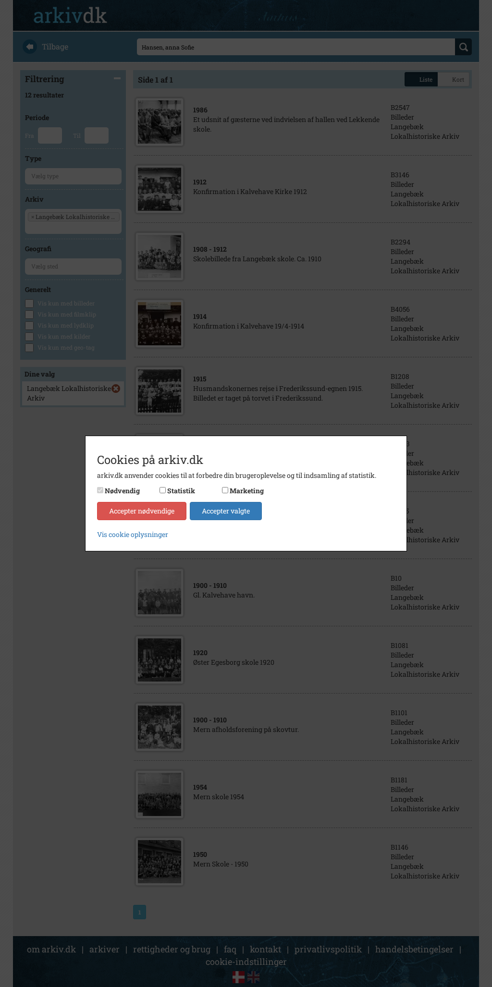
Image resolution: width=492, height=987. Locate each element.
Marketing (247, 490)
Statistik (181, 490)
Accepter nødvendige (141, 510)
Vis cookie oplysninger (132, 534)
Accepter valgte (226, 510)
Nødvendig (122, 490)
